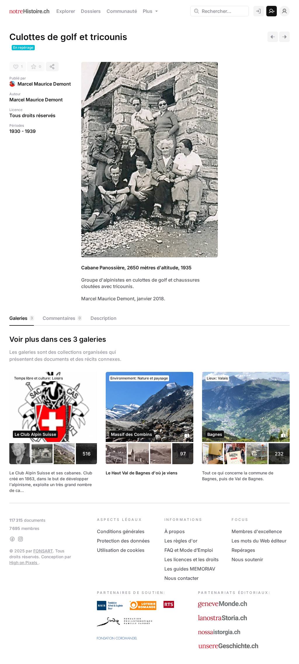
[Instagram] (20, 539)
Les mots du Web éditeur (259, 541)
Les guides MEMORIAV (189, 569)
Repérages (243, 550)
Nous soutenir (247, 559)
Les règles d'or (180, 541)
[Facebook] (12, 539)
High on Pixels (24, 562)
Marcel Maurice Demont (44, 84)
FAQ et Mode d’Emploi (188, 550)
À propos (174, 531)
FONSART (43, 550)
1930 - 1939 (22, 131)
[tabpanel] (149, 413)
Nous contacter (181, 578)
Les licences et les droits (191, 559)
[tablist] (149, 318)
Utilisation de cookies (121, 550)
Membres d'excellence (257, 531)
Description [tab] (104, 318)
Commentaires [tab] (62, 318)
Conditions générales (121, 531)
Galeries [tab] (21, 318)
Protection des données (123, 541)
